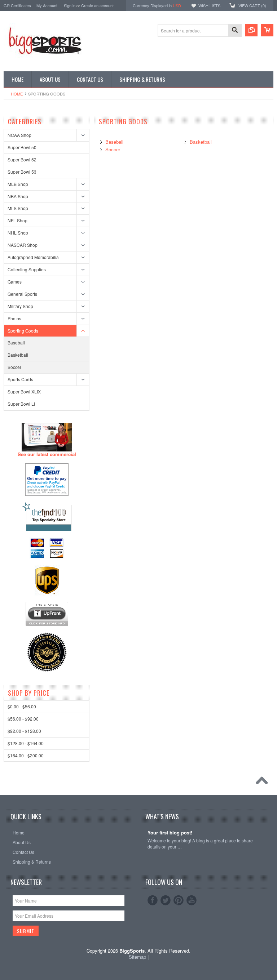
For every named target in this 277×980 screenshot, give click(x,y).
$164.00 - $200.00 (26, 755)
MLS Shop (18, 208)
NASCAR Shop (23, 245)
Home (17, 94)
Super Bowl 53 (22, 172)
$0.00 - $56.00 (22, 706)
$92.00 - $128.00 (24, 731)
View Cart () (252, 5)
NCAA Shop (19, 135)
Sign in (69, 5)
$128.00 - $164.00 (26, 743)
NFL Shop (17, 220)
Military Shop (20, 306)
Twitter (166, 900)
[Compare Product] (251, 30)
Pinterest (178, 900)
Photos (14, 318)
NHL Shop (18, 233)
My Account (46, 5)
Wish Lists (209, 5)
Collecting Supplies (27, 269)
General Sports (22, 294)
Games (15, 282)
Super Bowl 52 (22, 159)
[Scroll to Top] (264, 782)
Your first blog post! (170, 833)
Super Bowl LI (21, 404)
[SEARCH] (234, 30)
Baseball (16, 342)
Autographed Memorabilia (33, 257)
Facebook (153, 900)
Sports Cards (20, 379)
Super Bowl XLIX (24, 391)
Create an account (97, 5)
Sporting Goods (23, 331)
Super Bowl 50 (22, 147)
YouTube (191, 900)
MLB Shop (18, 184)
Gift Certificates (17, 5)
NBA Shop (18, 196)
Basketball (18, 355)
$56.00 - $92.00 (23, 719)
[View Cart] (267, 30)
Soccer (14, 367)
